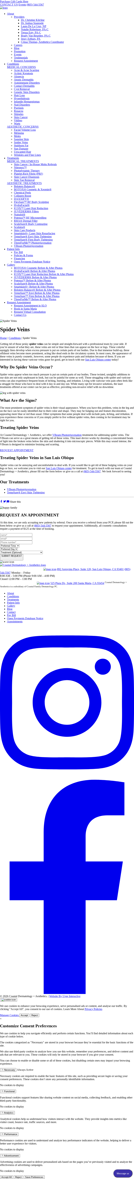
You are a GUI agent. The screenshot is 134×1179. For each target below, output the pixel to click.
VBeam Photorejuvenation (28, 245)
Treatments (13, 158)
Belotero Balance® (24, 186)
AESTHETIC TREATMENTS (24, 183)
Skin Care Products (24, 230)
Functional (9, 1091)
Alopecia (19, 76)
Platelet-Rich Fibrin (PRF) (28, 173)
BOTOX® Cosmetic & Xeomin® (32, 189)
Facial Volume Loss (25, 129)
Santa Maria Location (18, 583)
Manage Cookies (9, 1015)
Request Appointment (19, 302)
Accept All (6, 1177)
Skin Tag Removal (24, 180)
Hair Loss (19, 95)
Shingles (18, 114)
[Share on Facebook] (1, 501)
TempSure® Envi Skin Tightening (33, 236)
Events (22, 4)
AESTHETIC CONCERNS (23, 126)
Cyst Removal (22, 89)
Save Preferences (34, 1177)
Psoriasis (19, 107)
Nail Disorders (22, 104)
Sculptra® (19, 227)
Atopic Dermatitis (24, 79)
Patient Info (13, 249)
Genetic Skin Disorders (27, 92)
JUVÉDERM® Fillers (26, 211)
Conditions (13, 63)
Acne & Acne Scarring (26, 70)
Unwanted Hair (22, 151)
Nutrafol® (19, 214)
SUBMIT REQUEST (11, 556)
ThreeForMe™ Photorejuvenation (32, 242)
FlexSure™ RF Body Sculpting (31, 202)
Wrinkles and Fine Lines (27, 154)
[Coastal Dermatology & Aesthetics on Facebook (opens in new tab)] (67, 993)
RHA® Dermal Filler (26, 220)
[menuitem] (70, 37)
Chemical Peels (22, 192)
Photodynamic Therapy (27, 170)
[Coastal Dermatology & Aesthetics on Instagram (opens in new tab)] (67, 778)
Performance (10, 1134)
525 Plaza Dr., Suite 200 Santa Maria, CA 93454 (77, 583)
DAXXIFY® (21, 198)
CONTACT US (9, 4)
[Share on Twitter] (5, 501)
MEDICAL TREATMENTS (23, 161)
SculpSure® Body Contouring (30, 223)
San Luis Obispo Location (21, 569)
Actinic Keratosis (23, 73)
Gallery (11, 264)
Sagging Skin (21, 139)
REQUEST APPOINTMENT (17, 450)
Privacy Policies (93, 1009)
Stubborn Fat (21, 145)
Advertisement (11, 1155)
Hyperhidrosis (21, 98)
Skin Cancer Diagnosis (26, 176)
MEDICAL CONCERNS (21, 67)
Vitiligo (18, 120)
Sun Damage (21, 148)
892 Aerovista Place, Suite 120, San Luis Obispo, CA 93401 (90, 569)
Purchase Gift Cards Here (14, 1)
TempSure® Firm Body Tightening (33, 239)
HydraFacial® (22, 205)
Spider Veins (21, 142)
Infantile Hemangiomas (27, 101)
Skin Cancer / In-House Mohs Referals (35, 164)
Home (3, 338)
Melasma (19, 132)
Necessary (9, 1070)
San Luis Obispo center (98, 359)
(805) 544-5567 (35, 4)
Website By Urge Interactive (64, 996)
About (10, 13)
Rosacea (18, 110)
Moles (17, 136)
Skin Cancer (21, 117)
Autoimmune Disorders (27, 82)
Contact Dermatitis (24, 85)
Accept (24, 1015)
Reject (34, 1015)
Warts (17, 123)
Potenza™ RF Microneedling (30, 217)
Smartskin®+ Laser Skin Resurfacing (34, 233)
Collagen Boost (22, 195)
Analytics (8, 1113)
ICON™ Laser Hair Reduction (31, 208)
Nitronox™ (20, 167)
